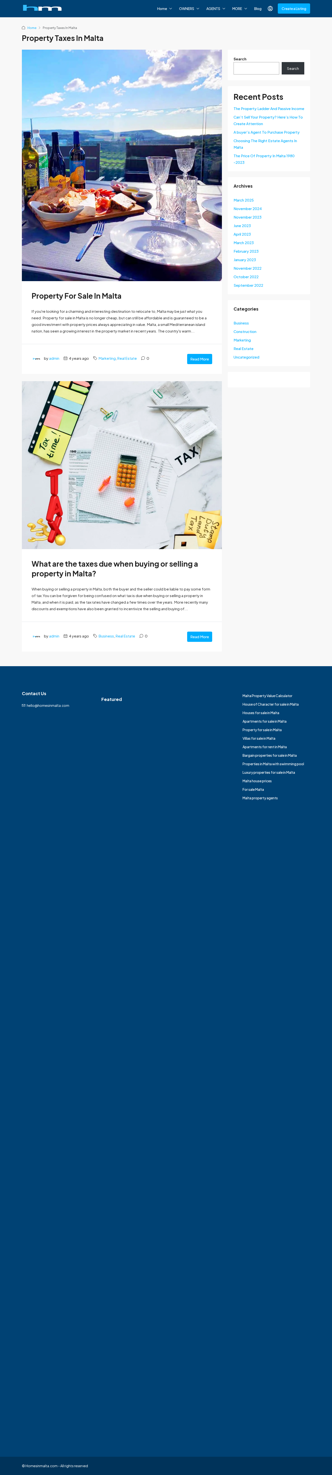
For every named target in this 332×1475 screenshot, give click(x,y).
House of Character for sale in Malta (271, 704)
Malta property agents (260, 798)
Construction (245, 331)
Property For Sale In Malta (77, 295)
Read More (199, 359)
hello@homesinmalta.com (48, 705)
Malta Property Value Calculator (267, 695)
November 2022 (248, 268)
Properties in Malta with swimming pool (273, 764)
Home (162, 8)
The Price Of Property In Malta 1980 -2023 (264, 159)
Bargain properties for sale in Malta (270, 755)
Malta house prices (257, 781)
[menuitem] (270, 8)
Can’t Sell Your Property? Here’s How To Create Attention (268, 120)
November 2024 (248, 208)
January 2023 (245, 259)
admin (54, 358)
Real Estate (127, 358)
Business (106, 636)
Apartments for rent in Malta (265, 747)
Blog (258, 8)
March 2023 (244, 242)
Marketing (107, 358)
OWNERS (186, 8)
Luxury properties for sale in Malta (269, 772)
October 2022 (246, 276)
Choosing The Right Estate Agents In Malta (265, 143)
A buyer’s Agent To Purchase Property (267, 132)
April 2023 (242, 234)
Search (240, 58)
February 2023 (246, 251)
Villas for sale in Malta (259, 738)
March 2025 (244, 200)
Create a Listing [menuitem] (294, 8)
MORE (237, 8)
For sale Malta (253, 789)
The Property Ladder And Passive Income (269, 108)
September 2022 (248, 285)
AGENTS (213, 8)
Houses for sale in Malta (261, 712)
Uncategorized (246, 357)
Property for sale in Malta (262, 730)
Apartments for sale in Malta (265, 721)
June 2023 (242, 225)
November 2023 (248, 217)
